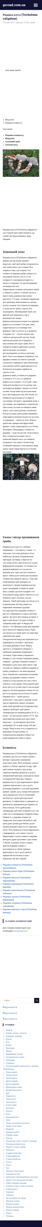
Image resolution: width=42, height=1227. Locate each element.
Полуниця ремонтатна (15, 1144)
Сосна (8, 1162)
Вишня (9, 1051)
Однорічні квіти (12, 1132)
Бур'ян (9, 1039)
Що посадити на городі (16, 1198)
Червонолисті (12, 1189)
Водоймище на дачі (14, 1054)
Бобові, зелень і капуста (16, 1033)
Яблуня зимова (12, 1210)
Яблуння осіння (12, 1201)
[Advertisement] (21, 46)
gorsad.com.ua (14, 5)
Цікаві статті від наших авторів (19, 1180)
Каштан (9, 1111)
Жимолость (11, 1096)
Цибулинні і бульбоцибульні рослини (22, 1177)
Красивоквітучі (12, 1117)
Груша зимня (11, 1072)
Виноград (10, 1048)
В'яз (7, 1042)
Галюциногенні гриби (15, 1057)
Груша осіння (12, 1075)
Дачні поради (12, 1081)
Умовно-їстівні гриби (15, 1171)
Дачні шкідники (12, 1084)
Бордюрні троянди (14, 1036)
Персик (9, 1138)
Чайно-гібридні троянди (16, 1183)
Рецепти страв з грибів (16, 1147)
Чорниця (10, 1195)
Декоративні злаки (14, 1087)
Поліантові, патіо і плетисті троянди (21, 1141)
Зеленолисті (11, 1102)
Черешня (10, 1192)
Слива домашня (13, 1156)
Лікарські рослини (13, 1126)
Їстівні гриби (29, 22)
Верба (8, 1045)
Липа (8, 1120)
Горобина (10, 1063)
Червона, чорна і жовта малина (19, 1186)
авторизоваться (21, 931)
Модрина (10, 1129)
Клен (8, 1114)
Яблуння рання (12, 1204)
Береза (9, 1030)
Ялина (9, 1213)
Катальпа (10, 1108)
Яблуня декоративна (15, 1207)
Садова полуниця (13, 1153)
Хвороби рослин (13, 1174)
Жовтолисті (11, 1099)
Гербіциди (10, 1060)
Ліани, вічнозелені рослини (17, 1123)
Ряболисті (10, 1150)
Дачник (20, 22)
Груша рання (11, 1078)
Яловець (10, 1216)
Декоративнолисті (14, 1090)
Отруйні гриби (12, 1135)
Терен (8, 1165)
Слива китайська (13, 1159)
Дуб (7, 1093)
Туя (7, 1168)
